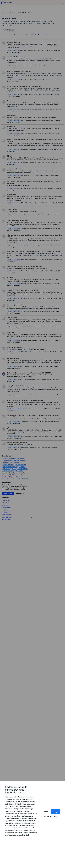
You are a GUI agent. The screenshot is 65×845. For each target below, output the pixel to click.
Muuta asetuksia (50, 816)
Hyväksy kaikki (55, 811)
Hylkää (46, 811)
